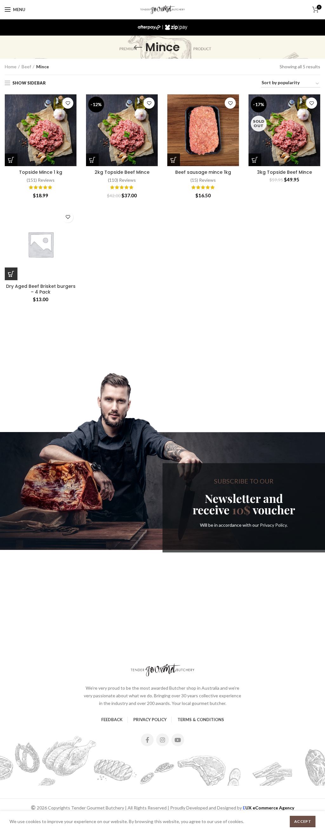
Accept (302, 821)
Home (11, 66)
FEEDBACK (112, 719)
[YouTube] (177, 740)
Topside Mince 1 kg (40, 172)
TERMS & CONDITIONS (200, 719)
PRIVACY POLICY (150, 719)
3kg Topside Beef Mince (284, 172)
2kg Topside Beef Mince (122, 172)
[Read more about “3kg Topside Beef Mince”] (255, 159)
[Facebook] (147, 740)
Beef (26, 66)
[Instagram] (162, 740)
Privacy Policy (273, 525)
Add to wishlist (67, 103)
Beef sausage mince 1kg (203, 172)
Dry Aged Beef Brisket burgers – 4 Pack (41, 289)
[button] (11, 159)
